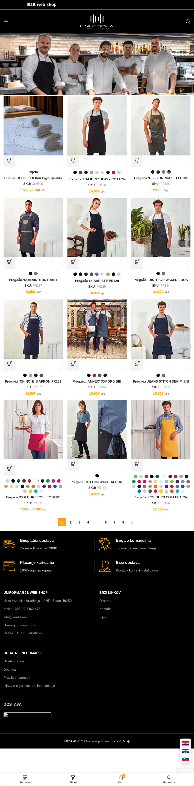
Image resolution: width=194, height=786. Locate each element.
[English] (185, 751)
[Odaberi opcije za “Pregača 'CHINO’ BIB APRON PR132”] (9, 365)
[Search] (188, 21)
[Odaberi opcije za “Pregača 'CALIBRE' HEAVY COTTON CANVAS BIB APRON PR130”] (73, 161)
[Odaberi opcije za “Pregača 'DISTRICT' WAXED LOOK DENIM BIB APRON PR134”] (137, 263)
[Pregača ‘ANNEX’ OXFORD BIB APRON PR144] (97, 329)
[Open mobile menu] (6, 21)
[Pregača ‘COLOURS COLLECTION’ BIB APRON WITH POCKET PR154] (160, 429)
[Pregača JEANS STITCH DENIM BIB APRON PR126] (160, 329)
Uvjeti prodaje (14, 661)
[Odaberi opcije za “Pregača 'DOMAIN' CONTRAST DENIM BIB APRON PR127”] (9, 263)
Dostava (10, 669)
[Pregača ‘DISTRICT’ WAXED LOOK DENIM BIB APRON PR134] (160, 227)
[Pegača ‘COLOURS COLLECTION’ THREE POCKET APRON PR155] (33, 429)
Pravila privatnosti (17, 677)
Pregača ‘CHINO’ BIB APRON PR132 (33, 381)
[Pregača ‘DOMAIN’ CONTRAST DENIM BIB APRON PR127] (33, 227)
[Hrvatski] (185, 743)
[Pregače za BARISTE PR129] (97, 227)
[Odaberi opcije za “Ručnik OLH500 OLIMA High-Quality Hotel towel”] (9, 161)
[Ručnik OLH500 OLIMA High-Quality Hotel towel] (33, 125)
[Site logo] (97, 21)
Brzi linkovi (110, 592)
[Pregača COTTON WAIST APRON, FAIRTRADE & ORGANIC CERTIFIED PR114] (97, 429)
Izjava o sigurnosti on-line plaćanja (29, 686)
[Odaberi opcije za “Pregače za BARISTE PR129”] (73, 263)
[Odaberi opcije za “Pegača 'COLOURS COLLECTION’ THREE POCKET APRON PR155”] (9, 470)
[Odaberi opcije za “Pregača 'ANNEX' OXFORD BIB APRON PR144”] (73, 365)
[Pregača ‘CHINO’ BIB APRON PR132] (33, 329)
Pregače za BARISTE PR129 (97, 281)
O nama (105, 601)
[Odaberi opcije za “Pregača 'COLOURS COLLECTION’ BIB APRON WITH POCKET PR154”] (137, 465)
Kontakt (105, 609)
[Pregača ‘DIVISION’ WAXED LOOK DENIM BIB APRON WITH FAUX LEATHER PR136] (160, 125)
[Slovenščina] (185, 758)
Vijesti (103, 617)
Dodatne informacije (24, 653)
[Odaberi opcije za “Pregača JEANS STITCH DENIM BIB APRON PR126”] (137, 365)
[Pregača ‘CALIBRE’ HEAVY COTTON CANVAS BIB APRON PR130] (97, 125)
